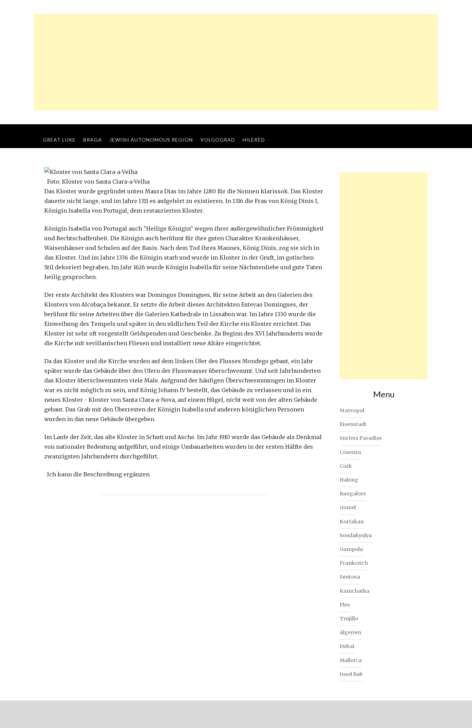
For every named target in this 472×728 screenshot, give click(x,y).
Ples (345, 605)
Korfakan (352, 521)
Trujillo (349, 618)
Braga (92, 140)
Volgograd (217, 140)
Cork (346, 466)
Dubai (347, 646)
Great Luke (59, 140)
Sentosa (350, 577)
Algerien (350, 632)
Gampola (351, 549)
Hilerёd (254, 140)
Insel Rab (351, 674)
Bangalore (353, 494)
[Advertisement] (236, 62)
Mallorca (351, 660)
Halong (349, 480)
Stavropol (352, 410)
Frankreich (354, 563)
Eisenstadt (353, 424)
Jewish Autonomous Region (151, 140)
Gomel (348, 507)
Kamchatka (354, 591)
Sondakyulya (356, 535)
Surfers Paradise (361, 438)
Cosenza (350, 452)
